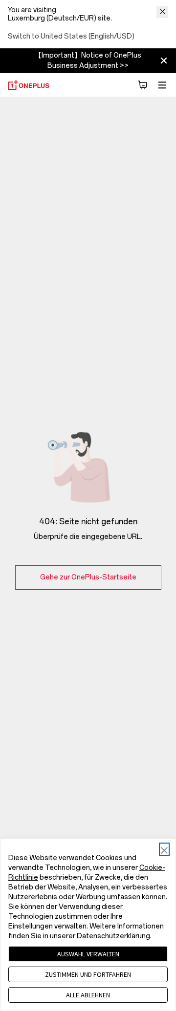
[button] (143, 85)
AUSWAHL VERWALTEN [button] (88, 953)
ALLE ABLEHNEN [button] (88, 994)
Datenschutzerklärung (113, 936)
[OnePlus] (28, 85)
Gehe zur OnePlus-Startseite (88, 577)
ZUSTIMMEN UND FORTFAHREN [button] (88, 974)
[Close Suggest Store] (162, 12)
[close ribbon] (164, 60)
